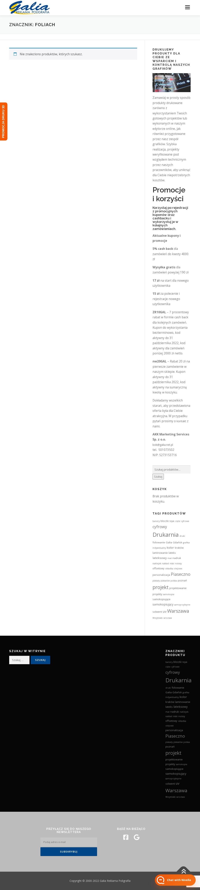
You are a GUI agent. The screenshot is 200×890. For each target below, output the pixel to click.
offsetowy (158, 568)
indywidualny (159, 547)
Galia (169, 542)
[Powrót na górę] (183, 872)
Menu (187, 7)
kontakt (181, 421)
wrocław (167, 618)
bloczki (165, 521)
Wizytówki (158, 618)
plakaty (156, 580)
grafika (186, 542)
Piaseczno (180, 574)
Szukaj (158, 476)
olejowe (178, 568)
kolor (170, 547)
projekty (157, 594)
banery (156, 521)
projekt (161, 587)
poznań (182, 580)
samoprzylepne (182, 604)
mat (170, 558)
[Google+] (137, 837)
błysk (172, 521)
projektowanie (178, 588)
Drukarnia (166, 534)
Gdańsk (177, 542)
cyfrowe (185, 521)
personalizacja (161, 575)
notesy (178, 563)
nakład (165, 563)
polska (174, 580)
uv (164, 611)
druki (182, 536)
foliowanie (159, 542)
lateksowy (160, 558)
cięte (177, 521)
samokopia (168, 594)
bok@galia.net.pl (163, 445)
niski (172, 563)
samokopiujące (162, 599)
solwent (157, 611)
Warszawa (178, 611)
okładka (169, 568)
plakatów (165, 580)
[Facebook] (126, 837)
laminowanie (160, 552)
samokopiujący (163, 604)
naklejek (157, 563)
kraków (179, 547)
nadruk (176, 558)
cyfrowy (160, 526)
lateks (172, 552)
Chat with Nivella (179, 880)
